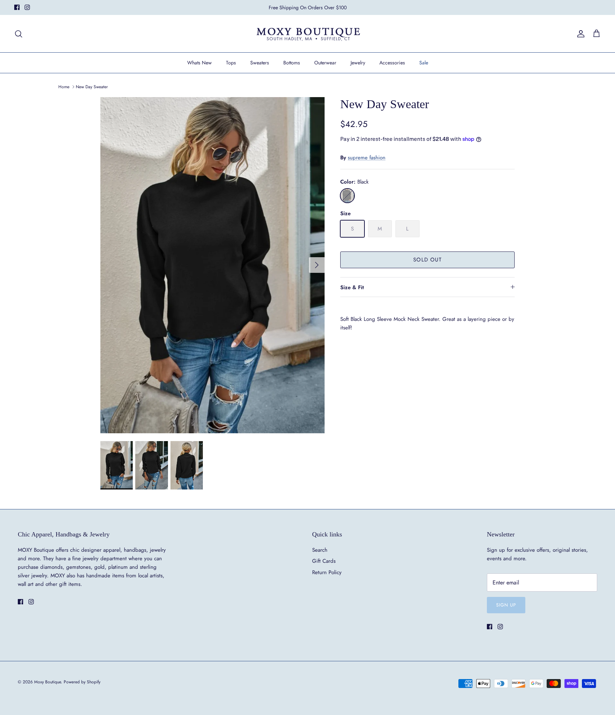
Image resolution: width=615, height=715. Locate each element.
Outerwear (325, 62)
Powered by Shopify (82, 682)
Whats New (199, 62)
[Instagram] (27, 7)
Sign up (506, 605)
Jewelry (358, 62)
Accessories (392, 62)
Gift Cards (324, 561)
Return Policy (327, 572)
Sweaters (259, 62)
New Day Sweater (92, 87)
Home (63, 87)
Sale (423, 62)
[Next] (317, 265)
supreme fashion (366, 157)
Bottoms (291, 62)
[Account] (579, 34)
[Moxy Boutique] (308, 34)
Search (319, 550)
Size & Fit (352, 287)
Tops (231, 62)
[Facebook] (17, 7)
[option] (212, 265)
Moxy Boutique (47, 682)
